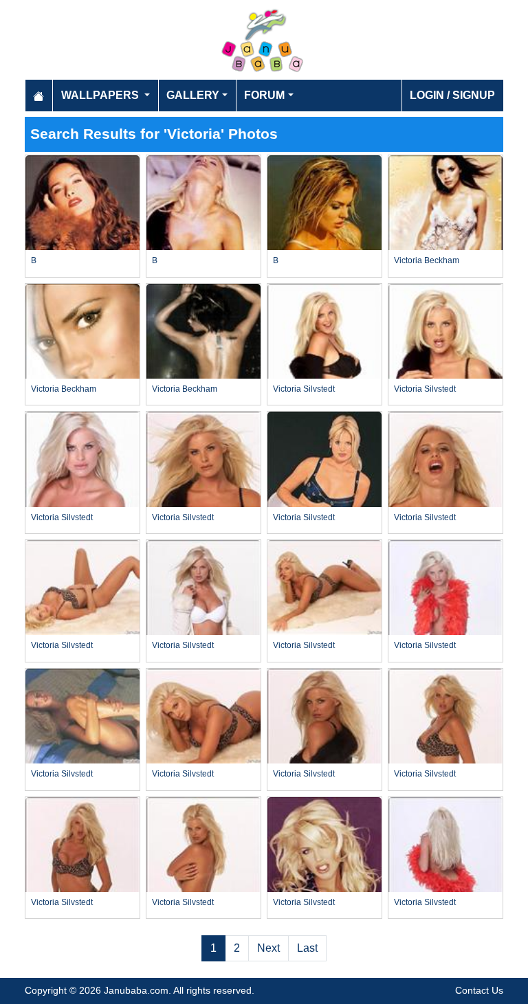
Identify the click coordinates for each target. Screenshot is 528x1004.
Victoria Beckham (426, 260)
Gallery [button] (192, 95)
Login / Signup (452, 95)
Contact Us (479, 990)
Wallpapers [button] (101, 95)
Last (307, 948)
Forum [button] (264, 95)
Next (268, 948)
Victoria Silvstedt (304, 389)
